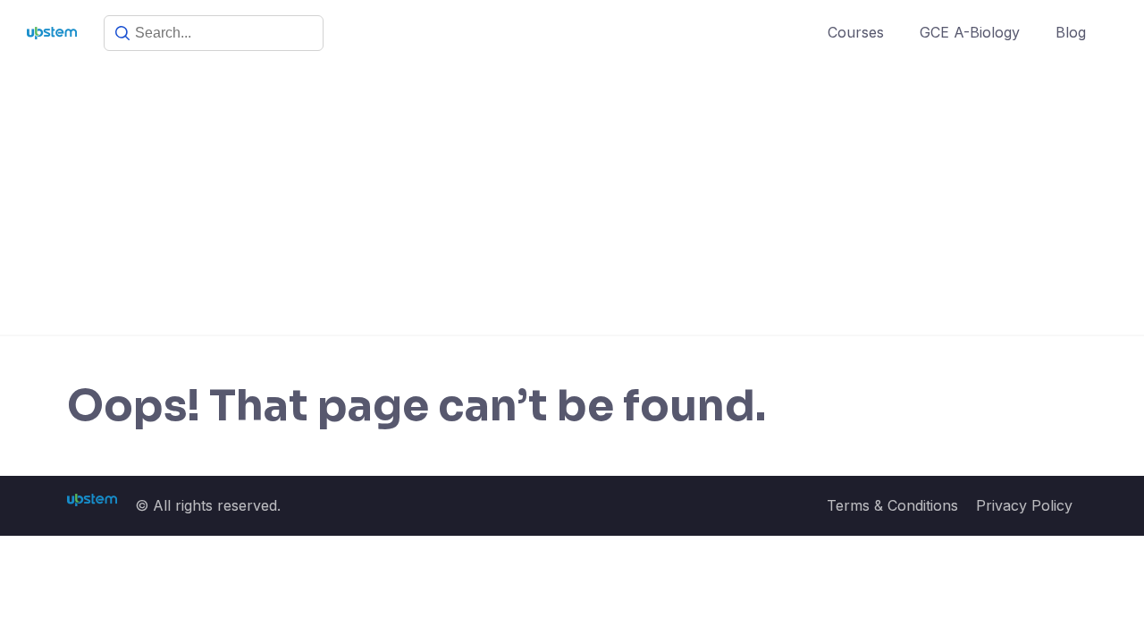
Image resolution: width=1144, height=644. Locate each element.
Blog (1071, 32)
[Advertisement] (572, 200)
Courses (856, 32)
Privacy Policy (1024, 505)
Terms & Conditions (892, 505)
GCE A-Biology (970, 32)
